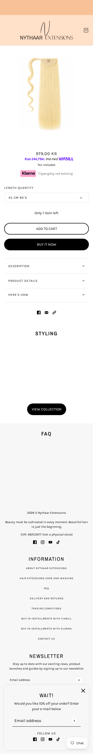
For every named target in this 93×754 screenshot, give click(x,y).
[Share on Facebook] (39, 312)
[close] (83, 690)
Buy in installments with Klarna (46, 628)
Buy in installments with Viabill (46, 618)
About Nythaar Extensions (46, 568)
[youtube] (50, 739)
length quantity (19, 188)
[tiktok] (58, 739)
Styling (46, 333)
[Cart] (86, 30)
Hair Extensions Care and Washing (46, 578)
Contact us (46, 638)
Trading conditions (46, 608)
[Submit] (74, 720)
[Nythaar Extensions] (46, 30)
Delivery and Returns (47, 598)
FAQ (46, 588)
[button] (54, 312)
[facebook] (35, 739)
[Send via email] (46, 312)
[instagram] (43, 739)
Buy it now (46, 244)
